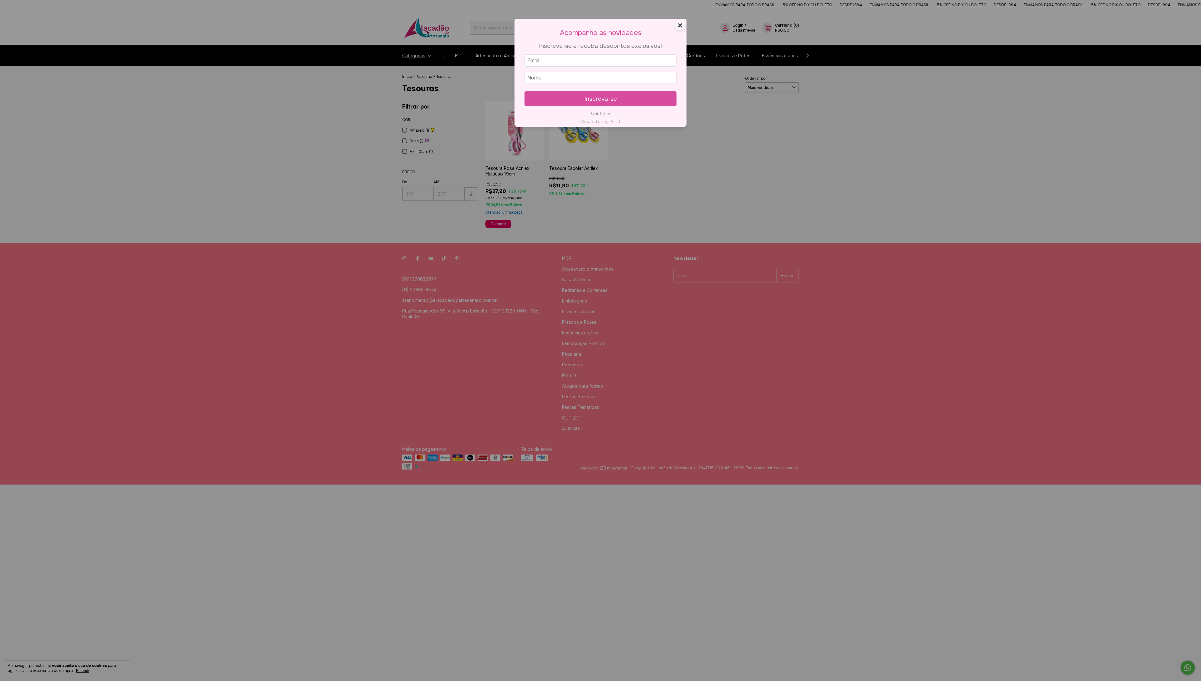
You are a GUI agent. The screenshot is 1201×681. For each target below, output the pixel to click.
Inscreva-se (600, 99)
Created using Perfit (600, 121)
